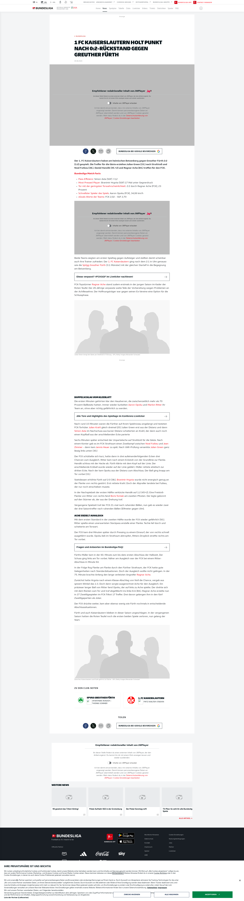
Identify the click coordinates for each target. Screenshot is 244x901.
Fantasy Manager (204, 2)
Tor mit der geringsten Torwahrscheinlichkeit (101, 186)
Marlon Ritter (155, 405)
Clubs (128, 8)
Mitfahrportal (142, 2)
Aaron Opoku (135, 405)
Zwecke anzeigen (132, 894)
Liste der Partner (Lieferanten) (16, 897)
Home (98, 8)
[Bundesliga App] (175, 2)
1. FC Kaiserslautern (118, 262)
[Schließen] (240, 880)
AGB (146, 855)
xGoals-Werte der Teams (91, 197)
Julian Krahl (95, 428)
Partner (171, 847)
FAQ (177, 8)
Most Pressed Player (89, 183)
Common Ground (124, 2)
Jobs (170, 843)
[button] (200, 8)
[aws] (64, 854)
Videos (145, 8)
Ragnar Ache (99, 285)
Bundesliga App (185, 2)
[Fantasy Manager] (194, 2)
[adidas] (83, 854)
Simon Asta (80, 431)
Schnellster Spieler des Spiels (93, 193)
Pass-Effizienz (85, 179)
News (105, 8)
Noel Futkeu (152, 444)
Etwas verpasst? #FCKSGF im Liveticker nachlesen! (105, 276)
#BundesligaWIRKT (104, 2)
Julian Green (156, 447)
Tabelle (121, 8)
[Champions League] (65, 2)
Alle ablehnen (172, 894)
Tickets (152, 8)
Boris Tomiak (117, 496)
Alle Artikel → (185, 818)
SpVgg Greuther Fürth (94, 265)
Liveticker (136, 8)
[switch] (109, 103)
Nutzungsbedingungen (177, 839)
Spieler (170, 8)
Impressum (148, 847)
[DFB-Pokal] (60, 2)
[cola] (102, 854)
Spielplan (112, 8)
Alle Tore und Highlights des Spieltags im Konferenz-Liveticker (111, 416)
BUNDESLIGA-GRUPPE (161, 2)
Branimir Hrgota (125, 480)
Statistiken (161, 8)
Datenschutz (148, 839)
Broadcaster (89, 2)
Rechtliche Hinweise (151, 835)
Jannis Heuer (102, 447)
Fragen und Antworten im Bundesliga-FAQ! (100, 547)
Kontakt (147, 843)
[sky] (121, 854)
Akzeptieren (211, 894)
